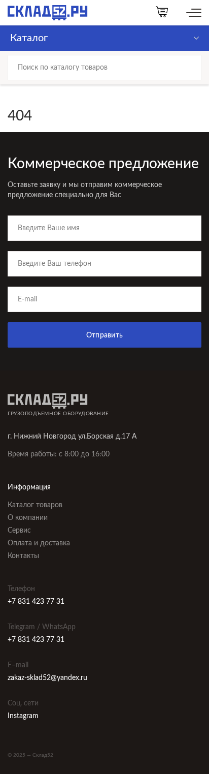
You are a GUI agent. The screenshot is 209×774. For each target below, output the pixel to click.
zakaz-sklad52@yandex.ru (47, 678)
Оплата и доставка (39, 543)
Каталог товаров (35, 505)
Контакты (23, 556)
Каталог (29, 38)
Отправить (104, 335)
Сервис (19, 530)
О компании (28, 517)
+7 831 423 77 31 (36, 601)
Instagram (23, 716)
